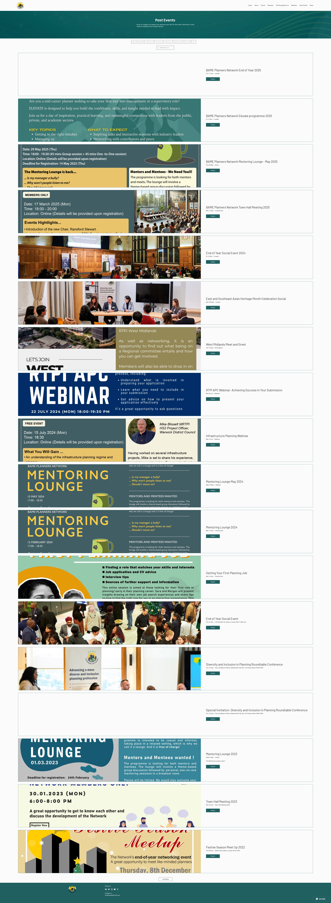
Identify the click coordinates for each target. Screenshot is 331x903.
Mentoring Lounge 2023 (221, 754)
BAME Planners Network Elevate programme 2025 (239, 116)
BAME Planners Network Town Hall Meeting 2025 (238, 207)
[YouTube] (115, 889)
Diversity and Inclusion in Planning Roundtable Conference (244, 664)
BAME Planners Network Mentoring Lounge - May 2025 (242, 161)
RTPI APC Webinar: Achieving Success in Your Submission (244, 390)
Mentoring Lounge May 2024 (224, 481)
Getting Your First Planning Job (226, 573)
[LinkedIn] (106, 889)
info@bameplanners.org (112, 895)
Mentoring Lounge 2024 (221, 527)
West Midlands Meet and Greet (226, 344)
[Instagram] (112, 889)
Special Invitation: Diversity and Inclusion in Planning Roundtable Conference (256, 710)
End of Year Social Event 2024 (226, 253)
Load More (165, 879)
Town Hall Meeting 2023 (221, 801)
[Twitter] (109, 889)
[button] (256, 5)
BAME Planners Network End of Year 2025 (233, 70)
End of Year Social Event (222, 618)
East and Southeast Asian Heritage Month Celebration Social (246, 298)
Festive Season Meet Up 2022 (225, 847)
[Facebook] (118, 889)
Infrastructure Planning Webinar (227, 436)
